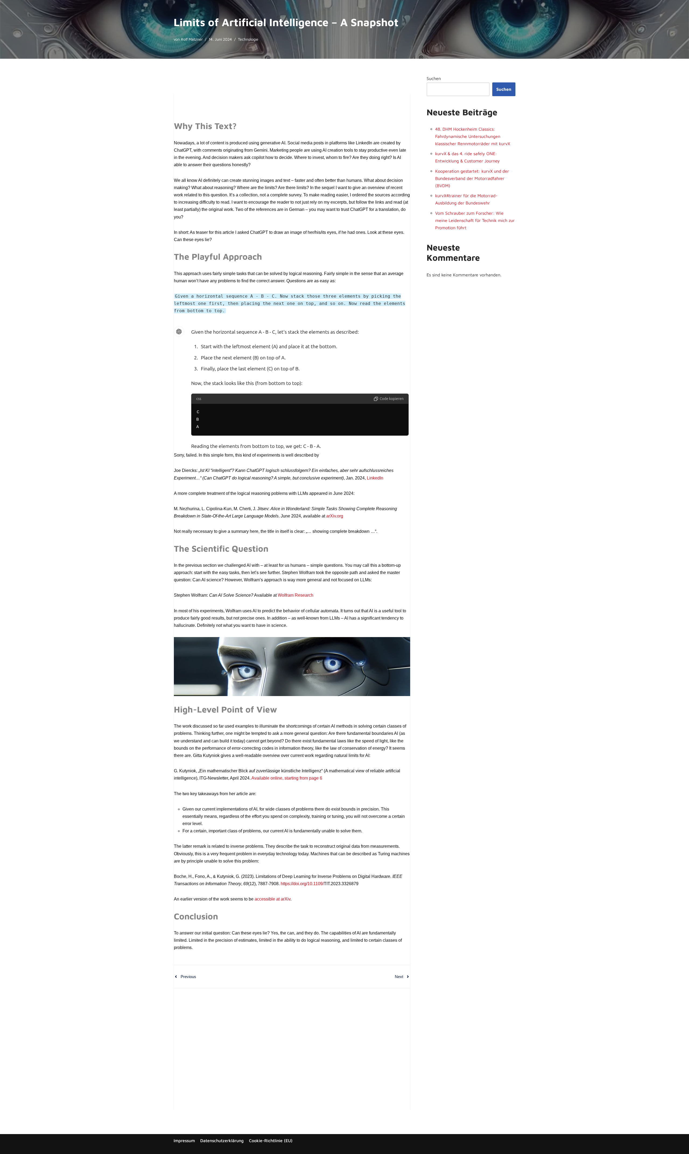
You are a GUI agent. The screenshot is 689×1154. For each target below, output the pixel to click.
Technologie (248, 39)
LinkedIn (375, 478)
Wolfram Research (295, 595)
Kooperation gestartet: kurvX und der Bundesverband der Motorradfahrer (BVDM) (472, 178)
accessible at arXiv (272, 899)
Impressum (184, 1140)
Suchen (434, 78)
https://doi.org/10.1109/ (302, 883)
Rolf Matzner (192, 39)
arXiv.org (334, 516)
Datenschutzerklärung (222, 1140)
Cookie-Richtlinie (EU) (271, 1140)
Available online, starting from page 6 (286, 778)
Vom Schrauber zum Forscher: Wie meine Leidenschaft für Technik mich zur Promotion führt (475, 220)
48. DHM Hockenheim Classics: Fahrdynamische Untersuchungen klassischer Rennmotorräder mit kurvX (472, 136)
